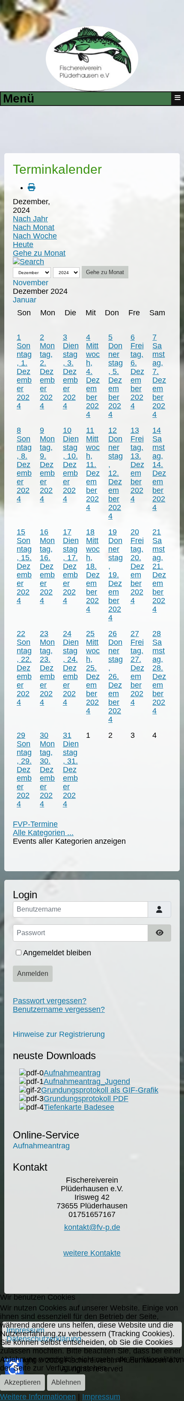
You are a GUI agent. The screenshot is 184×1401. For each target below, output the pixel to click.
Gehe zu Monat (39, 253)
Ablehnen (66, 1382)
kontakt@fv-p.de (92, 1227)
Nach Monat (33, 227)
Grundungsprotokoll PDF (86, 1098)
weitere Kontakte (92, 1253)
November (30, 282)
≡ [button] (177, 97)
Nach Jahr (30, 218)
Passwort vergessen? (49, 1000)
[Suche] (28, 261)
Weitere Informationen (38, 1396)
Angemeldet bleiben (57, 952)
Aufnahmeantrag (72, 1073)
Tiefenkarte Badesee (79, 1107)
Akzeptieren (22, 1382)
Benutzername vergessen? (59, 1009)
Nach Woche (35, 236)
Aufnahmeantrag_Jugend (87, 1081)
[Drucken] (32, 187)
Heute (23, 244)
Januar (24, 300)
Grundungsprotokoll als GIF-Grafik (99, 1090)
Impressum (101, 1396)
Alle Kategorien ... (43, 832)
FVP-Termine (35, 824)
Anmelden (32, 973)
